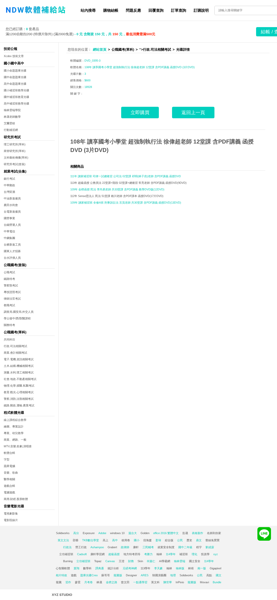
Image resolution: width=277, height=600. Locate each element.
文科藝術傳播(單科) (16, 157)
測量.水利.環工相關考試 (19, 372)
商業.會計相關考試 (15, 352)
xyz (215, 554)
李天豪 (158, 568)
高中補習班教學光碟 (16, 103)
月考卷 (88, 582)
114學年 (171, 554)
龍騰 (59, 582)
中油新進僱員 (12, 198)
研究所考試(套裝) (14, 164)
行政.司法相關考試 (15, 346)
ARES (144, 575)
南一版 (201, 568)
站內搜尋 (88, 10)
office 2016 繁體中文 (166, 533)
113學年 (145, 568)
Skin (140, 561)
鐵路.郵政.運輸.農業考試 (19, 405)
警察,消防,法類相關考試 (19, 398)
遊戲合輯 (9, 485)
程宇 (199, 547)
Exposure (89, 533)
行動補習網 (11, 129)
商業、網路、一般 (15, 439)
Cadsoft (82, 554)
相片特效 (61, 575)
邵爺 (75, 540)
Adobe (102, 533)
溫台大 (132, 533)
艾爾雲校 (9, 123)
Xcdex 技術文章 (14, 56)
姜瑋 (158, 540)
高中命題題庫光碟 (15, 83)
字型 (6, 459)
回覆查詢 (156, 10)
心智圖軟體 (63, 568)
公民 (180, 540)
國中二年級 (185, 547)
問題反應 (133, 10)
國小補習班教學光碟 (16, 90)
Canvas (110, 561)
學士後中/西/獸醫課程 (17, 318)
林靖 (191, 568)
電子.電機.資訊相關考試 (19, 359)
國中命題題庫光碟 (15, 77)
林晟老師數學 (12, 116)
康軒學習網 (97, 554)
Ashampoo (97, 547)
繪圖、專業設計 (14, 426)
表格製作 (197, 533)
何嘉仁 (151, 561)
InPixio (180, 582)
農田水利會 (11, 205)
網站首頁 (99, 49)
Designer (131, 575)
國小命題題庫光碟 (15, 70)
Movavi (204, 582)
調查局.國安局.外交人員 (19, 311)
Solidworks (63, 533)
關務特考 (9, 325)
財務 (131, 561)
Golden (145, 533)
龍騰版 (118, 575)
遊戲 (74, 575)
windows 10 (117, 533)
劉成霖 (210, 547)
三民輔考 (148, 547)
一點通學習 (140, 582)
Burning (68, 561)
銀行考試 (9, 178)
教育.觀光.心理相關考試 (19, 392)
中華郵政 (9, 185)
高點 (209, 575)
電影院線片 (11, 520)
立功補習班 (66, 554)
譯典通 (99, 568)
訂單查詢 (178, 10)
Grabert (112, 547)
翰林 (159, 554)
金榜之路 (111, 582)
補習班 (183, 554)
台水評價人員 (12, 257)
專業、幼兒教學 (14, 433)
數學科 (87, 568)
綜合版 (169, 540)
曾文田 (125, 582)
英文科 (155, 582)
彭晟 (185, 533)
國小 (136, 540)
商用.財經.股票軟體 (16, 499)
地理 (173, 575)
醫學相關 (9, 479)
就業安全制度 (166, 547)
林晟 (99, 582)
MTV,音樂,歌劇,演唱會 (18, 446)
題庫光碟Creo (89, 575)
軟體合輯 (9, 452)
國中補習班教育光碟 (16, 96)
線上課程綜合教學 (15, 419)
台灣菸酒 (9, 191)
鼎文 (199, 540)
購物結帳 (110, 10)
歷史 (189, 540)
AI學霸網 (164, 561)
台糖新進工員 (12, 244)
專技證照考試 (12, 292)
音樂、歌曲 (11, 472)
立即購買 (140, 112)
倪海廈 (147, 540)
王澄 (121, 561)
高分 (76, 533)
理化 (194, 554)
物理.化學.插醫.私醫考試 (19, 385)
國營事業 (9, 218)
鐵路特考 (9, 278)
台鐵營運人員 (12, 224)
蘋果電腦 (9, 466)
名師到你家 (214, 533)
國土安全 (194, 561)
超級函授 (114, 554)
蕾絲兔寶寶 (212, 540)
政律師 (125, 547)
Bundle (217, 582)
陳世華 (167, 582)
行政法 (67, 547)
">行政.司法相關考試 (155, 49)
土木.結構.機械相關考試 (19, 365)
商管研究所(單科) (14, 151)
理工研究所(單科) (14, 144)
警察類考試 (11, 285)
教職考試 (9, 305)
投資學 (205, 554)
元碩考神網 (130, 568)
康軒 (136, 547)
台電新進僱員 (12, 211)
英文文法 (63, 540)
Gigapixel (215, 568)
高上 (105, 540)
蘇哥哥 (105, 575)
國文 (218, 575)
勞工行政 (81, 547)
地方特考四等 (131, 554)
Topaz (98, 561)
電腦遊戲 (9, 492)
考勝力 (148, 554)
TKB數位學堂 (90, 540)
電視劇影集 (11, 513)
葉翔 (76, 568)
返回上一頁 (193, 112)
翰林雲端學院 (12, 110)
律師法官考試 (12, 298)
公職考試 (9, 272)
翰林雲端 (179, 561)
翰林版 (180, 568)
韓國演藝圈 (159, 575)
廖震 (77, 582)
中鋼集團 (9, 238)
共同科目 (9, 339)
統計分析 (113, 568)
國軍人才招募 (12, 251)
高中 (115, 540)
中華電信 (9, 231)
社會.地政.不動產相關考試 (20, 379)
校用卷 (126, 540)
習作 (68, 582)
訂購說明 (201, 10)
